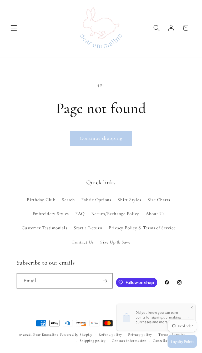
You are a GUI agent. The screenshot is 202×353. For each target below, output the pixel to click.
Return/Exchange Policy (115, 213)
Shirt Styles (129, 199)
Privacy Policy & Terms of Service (142, 228)
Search (68, 199)
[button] (14, 28)
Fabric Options (96, 199)
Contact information (129, 340)
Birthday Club (41, 199)
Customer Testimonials (44, 228)
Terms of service (172, 334)
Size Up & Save (115, 242)
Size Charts (159, 199)
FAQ (80, 213)
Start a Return (88, 228)
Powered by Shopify (76, 334)
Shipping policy (92, 340)
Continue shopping (101, 138)
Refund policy (110, 334)
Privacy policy (140, 334)
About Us (155, 213)
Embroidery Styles (51, 213)
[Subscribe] (105, 281)
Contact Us (83, 242)
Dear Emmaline (45, 334)
